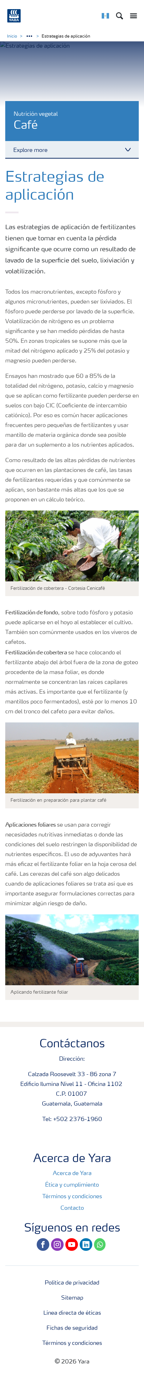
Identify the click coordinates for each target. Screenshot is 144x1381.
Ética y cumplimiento (72, 1185)
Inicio (12, 36)
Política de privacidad (72, 1283)
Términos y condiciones (72, 1197)
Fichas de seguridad (72, 1328)
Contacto (72, 1208)
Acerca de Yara (72, 1173)
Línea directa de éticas (72, 1313)
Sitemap (72, 1298)
